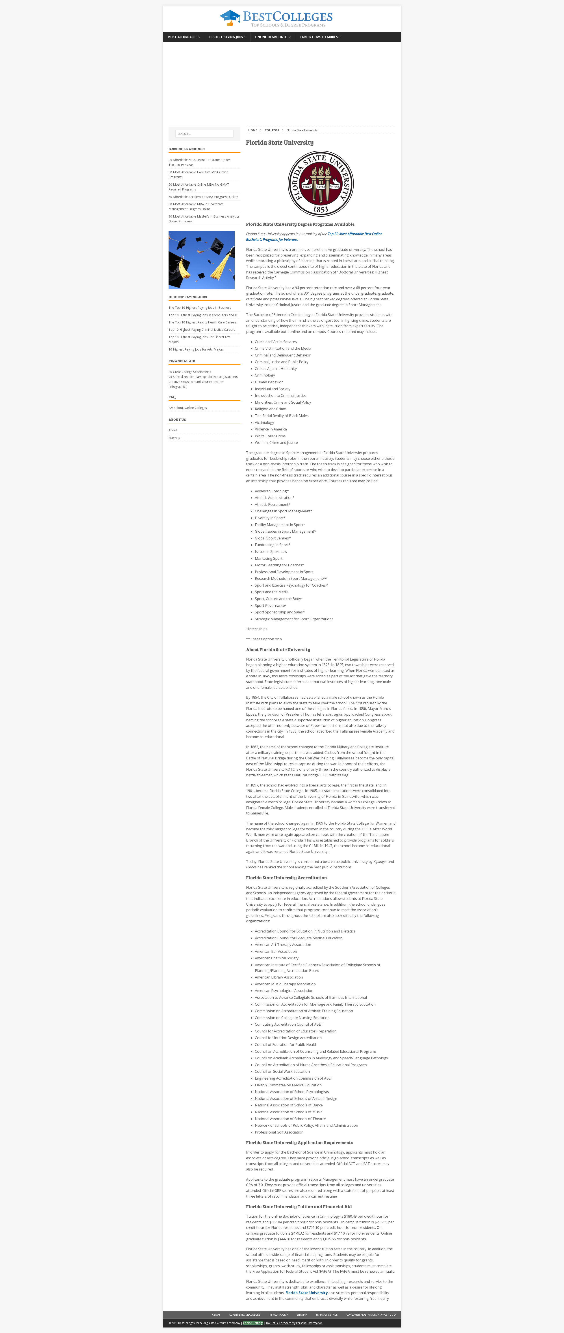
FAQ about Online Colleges (188, 408)
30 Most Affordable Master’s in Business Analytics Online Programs (204, 218)
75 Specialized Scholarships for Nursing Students (203, 377)
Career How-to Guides (319, 37)
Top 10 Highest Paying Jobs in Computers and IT (203, 315)
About (173, 430)
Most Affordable (182, 37)
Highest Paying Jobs (226, 37)
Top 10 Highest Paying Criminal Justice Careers (202, 329)
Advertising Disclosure (244, 1314)
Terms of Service (327, 1314)
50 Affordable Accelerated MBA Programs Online (203, 197)
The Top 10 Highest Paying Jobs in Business (200, 307)
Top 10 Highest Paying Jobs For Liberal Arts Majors (199, 339)
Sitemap (174, 438)
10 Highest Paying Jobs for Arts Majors (196, 349)
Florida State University (307, 1292)
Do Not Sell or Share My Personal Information (294, 1323)
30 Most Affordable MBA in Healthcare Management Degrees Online (196, 206)
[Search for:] (204, 134)
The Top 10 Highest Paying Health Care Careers (203, 322)
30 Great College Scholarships (190, 372)
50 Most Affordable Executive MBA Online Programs (198, 174)
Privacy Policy (278, 1314)
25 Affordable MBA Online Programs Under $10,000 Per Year (199, 162)
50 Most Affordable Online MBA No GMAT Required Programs (199, 186)
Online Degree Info (271, 37)
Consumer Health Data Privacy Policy (371, 1314)
